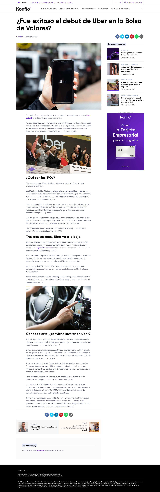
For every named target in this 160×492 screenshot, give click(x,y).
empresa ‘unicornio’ (44, 248)
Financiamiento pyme (48, 9)
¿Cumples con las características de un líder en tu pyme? (74, 428)
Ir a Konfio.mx (103, 9)
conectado (40, 450)
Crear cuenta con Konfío (120, 9)
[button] (115, 2)
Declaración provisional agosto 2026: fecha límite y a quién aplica (132, 100)
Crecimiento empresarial (69, 9)
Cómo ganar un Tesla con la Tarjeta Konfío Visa (131, 54)
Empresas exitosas (88, 9)
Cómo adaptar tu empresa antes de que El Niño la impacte (132, 84)
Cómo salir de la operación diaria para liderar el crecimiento (52, 2)
